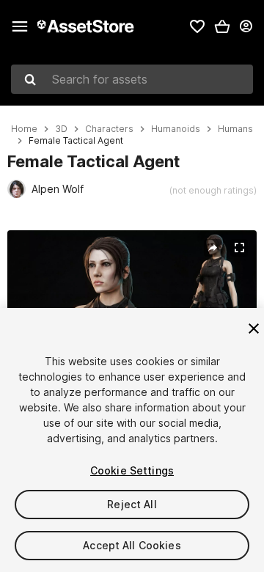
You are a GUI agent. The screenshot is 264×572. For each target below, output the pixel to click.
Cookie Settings (132, 470)
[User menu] (245, 26)
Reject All (131, 504)
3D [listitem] (61, 129)
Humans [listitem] (235, 129)
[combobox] (132, 79)
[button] (222, 26)
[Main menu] (19, 26)
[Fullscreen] (239, 248)
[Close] (254, 328)
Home (24, 129)
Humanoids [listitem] (175, 129)
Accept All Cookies (132, 545)
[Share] (212, 248)
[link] (197, 26)
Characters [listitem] (109, 129)
